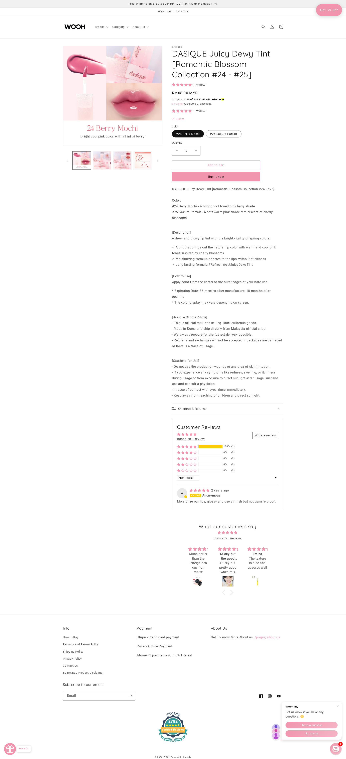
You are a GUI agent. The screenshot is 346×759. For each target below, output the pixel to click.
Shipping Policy (73, 651)
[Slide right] (157, 160)
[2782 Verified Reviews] (173, 743)
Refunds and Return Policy (81, 644)
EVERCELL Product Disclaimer (83, 672)
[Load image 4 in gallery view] (143, 160)
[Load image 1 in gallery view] (82, 160)
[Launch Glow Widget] (10, 749)
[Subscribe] (130, 695)
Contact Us (70, 665)
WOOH (167, 757)
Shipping (177, 103)
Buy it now (216, 177)
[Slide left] (67, 160)
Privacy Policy (72, 658)
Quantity (177, 142)
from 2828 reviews (227, 538)
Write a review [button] (265, 435)
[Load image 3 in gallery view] (122, 160)
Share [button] (180, 119)
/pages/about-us (267, 637)
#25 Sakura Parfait (223, 133)
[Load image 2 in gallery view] (102, 160)
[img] (200, 490)
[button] (101, 27)
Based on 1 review (191, 439)
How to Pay (70, 637)
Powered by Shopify (181, 757)
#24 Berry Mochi (188, 133)
